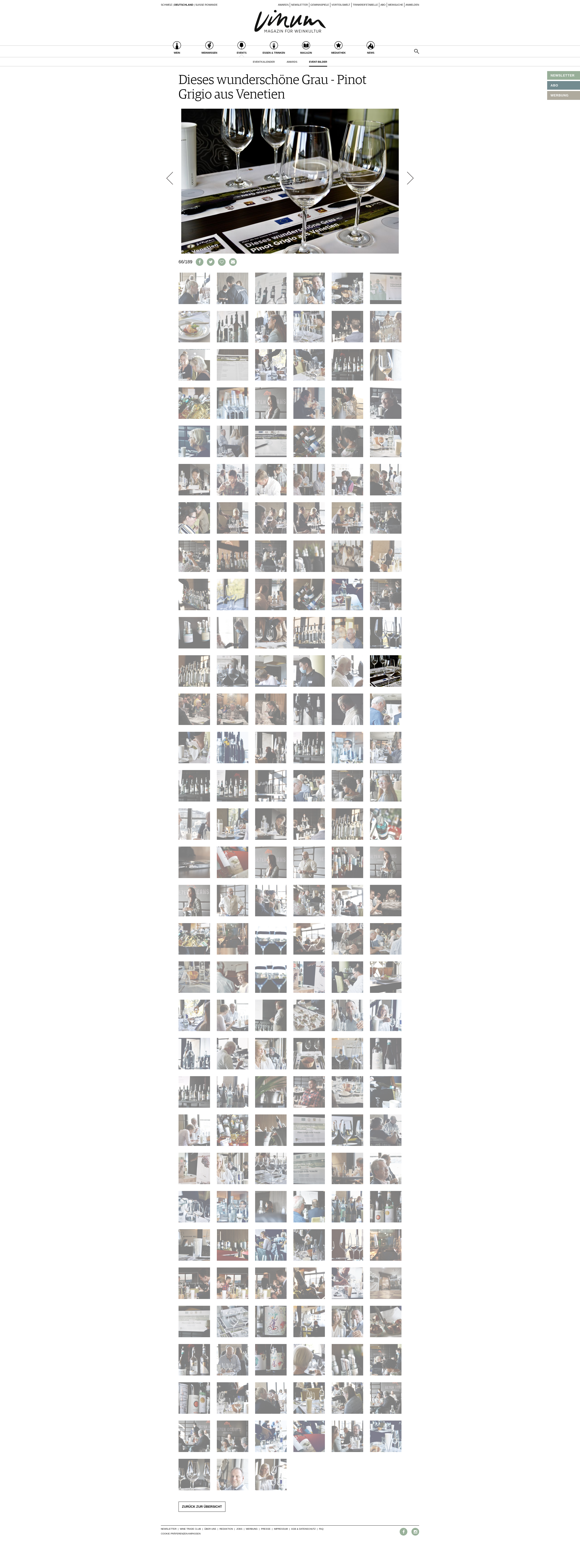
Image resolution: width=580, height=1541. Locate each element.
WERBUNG (560, 95)
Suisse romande (206, 4)
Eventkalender (264, 61)
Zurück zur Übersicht (202, 1506)
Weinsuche (395, 4)
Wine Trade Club (190, 1529)
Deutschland (183, 4)
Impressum (281, 1529)
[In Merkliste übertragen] (222, 262)
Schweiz (166, 4)
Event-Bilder (318, 61)
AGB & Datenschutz (303, 1529)
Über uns (210, 1529)
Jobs (239, 1529)
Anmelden (412, 4)
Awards (283, 4)
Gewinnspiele (319, 4)
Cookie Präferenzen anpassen (181, 1533)
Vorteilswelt (340, 4)
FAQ (321, 1529)
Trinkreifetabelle (365, 4)
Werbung (252, 1529)
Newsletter (299, 4)
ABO (554, 85)
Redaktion (226, 1529)
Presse (266, 1529)
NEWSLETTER (563, 75)
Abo (383, 4)
